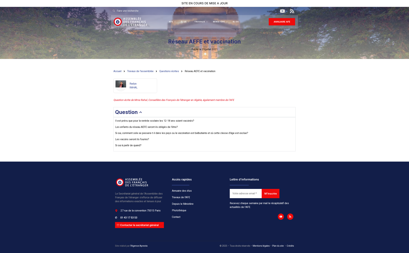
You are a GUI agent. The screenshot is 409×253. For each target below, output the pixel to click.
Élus (184, 21)
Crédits (290, 246)
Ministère (219, 21)
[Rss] (290, 217)
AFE (171, 21)
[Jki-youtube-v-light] (281, 217)
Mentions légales (261, 246)
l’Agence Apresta (138, 246)
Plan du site (278, 246)
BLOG (236, 21)
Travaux (199, 21)
